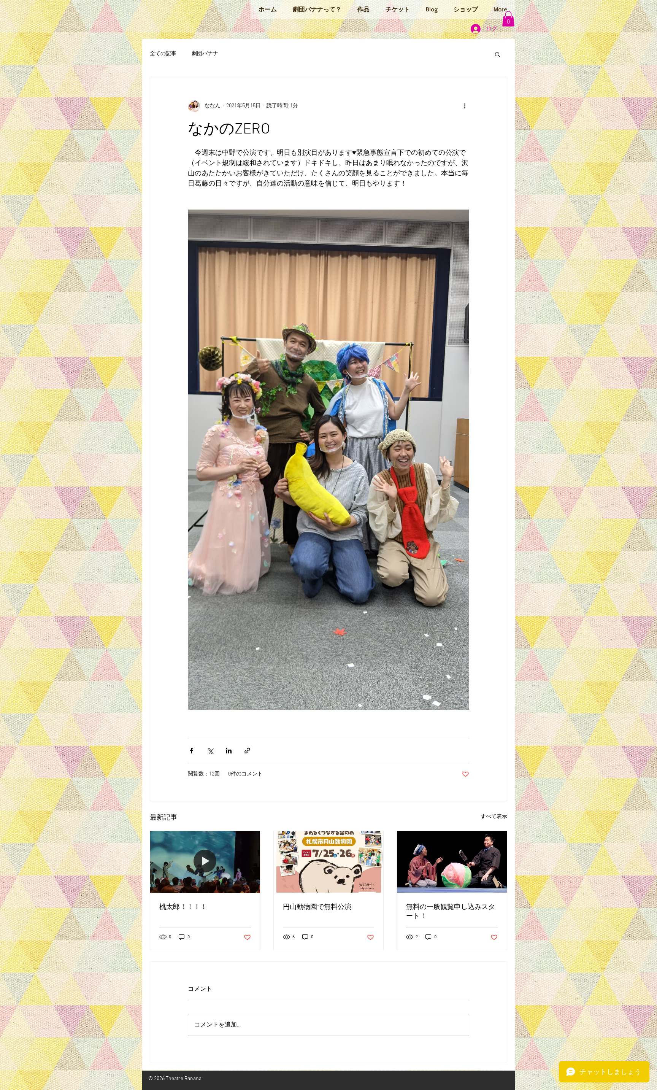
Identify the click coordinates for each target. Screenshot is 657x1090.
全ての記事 (163, 54)
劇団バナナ (205, 54)
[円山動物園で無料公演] (329, 862)
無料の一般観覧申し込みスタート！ (450, 911)
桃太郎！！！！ (183, 907)
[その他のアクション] (464, 106)
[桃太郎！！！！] (205, 862)
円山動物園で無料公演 (317, 907)
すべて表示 (494, 817)
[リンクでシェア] (247, 750)
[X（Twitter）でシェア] (210, 750)
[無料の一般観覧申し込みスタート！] (452, 862)
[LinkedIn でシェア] (228, 750)
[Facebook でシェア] (191, 750)
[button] (508, 19)
